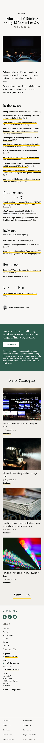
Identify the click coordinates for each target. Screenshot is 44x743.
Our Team (6, 632)
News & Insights (8, 635)
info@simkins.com (12, 663)
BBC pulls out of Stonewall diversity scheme (20, 150)
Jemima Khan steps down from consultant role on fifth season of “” (21, 164)
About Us (6, 645)
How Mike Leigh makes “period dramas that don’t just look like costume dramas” (20, 218)
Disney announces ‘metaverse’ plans (17, 111)
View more (22, 594)
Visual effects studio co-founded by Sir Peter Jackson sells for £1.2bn (21, 116)
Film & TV (21, 14)
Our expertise (11, 344)
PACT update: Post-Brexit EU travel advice (20, 293)
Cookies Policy (27, 720)
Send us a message (12, 669)
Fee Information (27, 730)
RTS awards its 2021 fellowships (16, 240)
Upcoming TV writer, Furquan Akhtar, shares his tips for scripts (22, 271)
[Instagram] (15, 617)
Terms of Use (27, 725)
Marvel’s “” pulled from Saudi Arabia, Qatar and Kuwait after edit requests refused (21, 129)
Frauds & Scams (7, 735)
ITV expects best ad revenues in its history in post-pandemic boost (21, 158)
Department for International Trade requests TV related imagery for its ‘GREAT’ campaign (22, 252)
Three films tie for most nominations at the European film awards (20, 123)
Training (5, 642)
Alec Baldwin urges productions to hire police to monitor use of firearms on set (21, 145)
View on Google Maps (13, 690)
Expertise (6, 628)
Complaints (6, 730)
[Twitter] (10, 617)
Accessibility (6, 720)
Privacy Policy (7, 725)
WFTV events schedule (12, 276)
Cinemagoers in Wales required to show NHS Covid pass (21, 138)
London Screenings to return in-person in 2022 (21, 244)
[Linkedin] (5, 617)
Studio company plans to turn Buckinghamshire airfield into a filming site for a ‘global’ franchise (22, 171)
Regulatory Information (30, 735)
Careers (5, 638)
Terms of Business (8, 739)
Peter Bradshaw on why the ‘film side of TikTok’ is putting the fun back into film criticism (22, 203)
